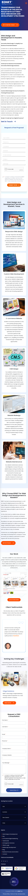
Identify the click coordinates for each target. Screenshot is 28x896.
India (14, 823)
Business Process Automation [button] (10, 852)
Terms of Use (14, 894)
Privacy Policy (6, 894)
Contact (5, 854)
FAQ (4, 836)
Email (4, 734)
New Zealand (14, 817)
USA (14, 806)
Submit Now (13, 185)
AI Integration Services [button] (8, 843)
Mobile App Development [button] (9, 847)
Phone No (5, 741)
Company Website (7, 755)
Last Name (5, 726)
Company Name (6, 748)
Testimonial (6, 840)
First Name (5, 720)
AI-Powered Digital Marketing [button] (10, 838)
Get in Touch (7, 121)
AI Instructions (21, 894)
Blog (4, 849)
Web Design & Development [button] (10, 834)
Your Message (6, 762)
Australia (14, 812)
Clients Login (6, 845)
